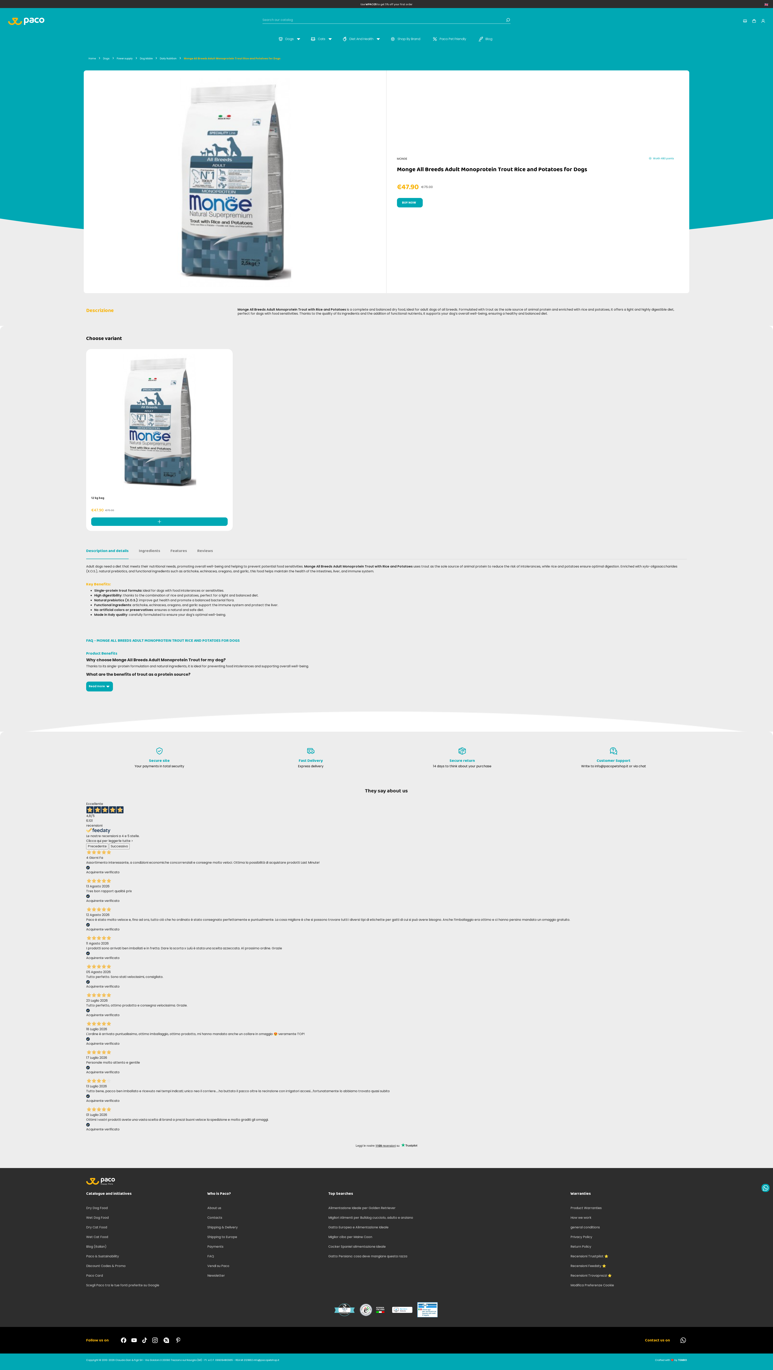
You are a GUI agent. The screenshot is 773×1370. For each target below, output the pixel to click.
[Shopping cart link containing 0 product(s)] (754, 21)
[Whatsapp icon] (766, 1188)
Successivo (119, 846)
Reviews (205, 551)
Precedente (97, 846)
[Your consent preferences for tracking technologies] (766, 1363)
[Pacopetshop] (123, 1340)
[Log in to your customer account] (745, 21)
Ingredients (149, 551)
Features (179, 551)
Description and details (107, 551)
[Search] (508, 20)
